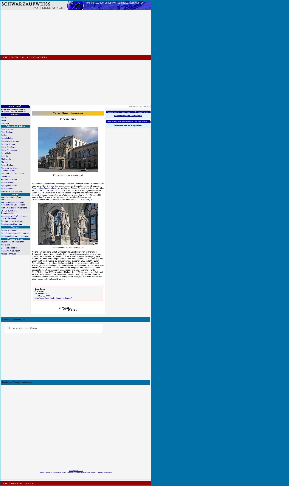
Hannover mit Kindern (10, 251)
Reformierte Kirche (9, 179)
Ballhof (4, 135)
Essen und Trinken (9, 248)
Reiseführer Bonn (59, 472)
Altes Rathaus (7, 132)
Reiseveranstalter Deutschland (128, 115)
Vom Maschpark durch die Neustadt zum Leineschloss (13, 203)
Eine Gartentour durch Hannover (15, 233)
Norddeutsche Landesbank (12, 173)
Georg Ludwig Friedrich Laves (45, 188)
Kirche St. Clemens (9, 147)
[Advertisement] (75, 32)
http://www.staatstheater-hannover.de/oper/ (53, 298)
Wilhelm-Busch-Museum (11, 191)
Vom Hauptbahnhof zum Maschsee (11, 198)
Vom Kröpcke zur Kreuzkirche (14, 208)
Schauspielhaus (8, 182)
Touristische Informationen (12, 242)
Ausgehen (5, 245)
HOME (5, 57)
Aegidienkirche (7, 129)
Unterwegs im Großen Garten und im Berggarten (13, 217)
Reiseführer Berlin (46, 472)
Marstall (4, 162)
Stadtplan (5, 123)
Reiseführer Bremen (74, 472)
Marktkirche (6, 159)
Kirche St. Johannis (9, 150)
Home (3, 117)
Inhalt (3, 120)
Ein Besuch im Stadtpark (12, 221)
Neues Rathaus (7, 165)
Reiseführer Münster (105, 472)
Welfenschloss (7, 188)
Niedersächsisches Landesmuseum (9, 169)
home (71, 471)
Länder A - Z (78, 471)
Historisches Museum (10, 141)
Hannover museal (8, 230)
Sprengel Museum (9, 185)
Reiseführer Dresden (89, 472)
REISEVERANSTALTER (37, 57)
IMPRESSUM (16, 483)
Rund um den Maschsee (11, 224)
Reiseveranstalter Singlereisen (128, 125)
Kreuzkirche (6, 153)
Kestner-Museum (8, 144)
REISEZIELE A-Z (17, 57)
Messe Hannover (8, 254)
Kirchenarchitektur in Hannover (14, 236)
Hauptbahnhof (7, 138)
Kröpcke (4, 156)
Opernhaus (6, 176)
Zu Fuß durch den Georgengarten (9, 212)
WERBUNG (29, 483)
